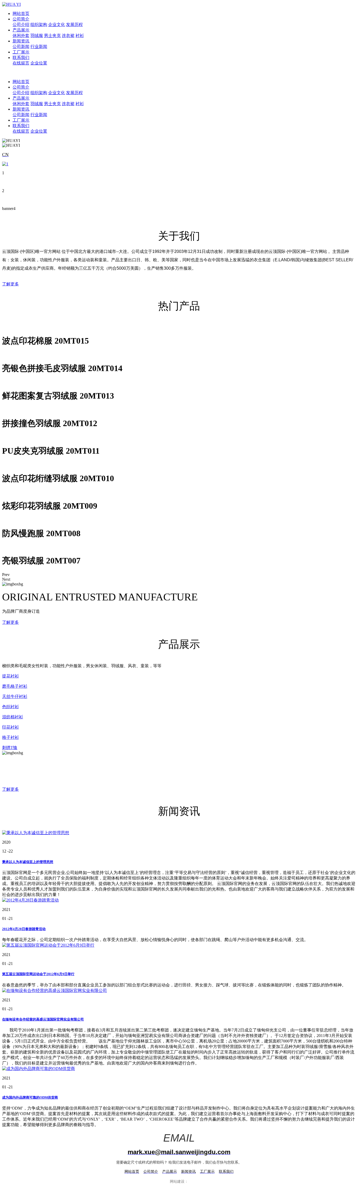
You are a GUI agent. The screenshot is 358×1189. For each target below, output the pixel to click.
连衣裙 (68, 35)
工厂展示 (21, 52)
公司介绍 (21, 24)
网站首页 (21, 13)
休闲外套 (21, 35)
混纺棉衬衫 (12, 717)
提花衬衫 (10, 676)
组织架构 (38, 24)
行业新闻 (38, 46)
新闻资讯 (21, 41)
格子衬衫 (10, 737)
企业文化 (56, 24)
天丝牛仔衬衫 (14, 696)
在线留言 (21, 63)
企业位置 (38, 63)
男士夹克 (52, 35)
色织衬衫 (10, 706)
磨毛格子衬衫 (14, 686)
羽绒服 (36, 35)
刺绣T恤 (9, 747)
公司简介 (21, 19)
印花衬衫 (10, 727)
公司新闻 (21, 46)
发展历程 (74, 24)
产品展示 (21, 30)
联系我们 (21, 57)
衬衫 (79, 35)
